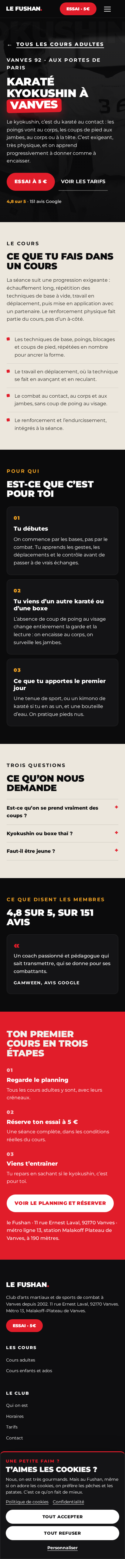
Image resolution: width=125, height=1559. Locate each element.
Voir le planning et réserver (60, 1203)
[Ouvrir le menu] (107, 9)
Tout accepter (62, 1516)
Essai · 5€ (78, 9)
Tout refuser (62, 1533)
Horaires (15, 1416)
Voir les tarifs (83, 181)
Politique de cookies (27, 1502)
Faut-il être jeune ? (31, 851)
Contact (14, 1438)
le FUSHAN (24, 8)
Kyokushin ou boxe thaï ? (40, 833)
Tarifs (12, 1427)
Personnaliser (62, 1547)
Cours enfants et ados (29, 1370)
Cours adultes (20, 1360)
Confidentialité (68, 1502)
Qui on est (17, 1405)
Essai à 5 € (31, 181)
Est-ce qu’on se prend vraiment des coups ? (52, 812)
